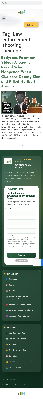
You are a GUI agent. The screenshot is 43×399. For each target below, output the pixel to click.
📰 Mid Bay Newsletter (16, 339)
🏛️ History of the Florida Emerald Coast (17, 298)
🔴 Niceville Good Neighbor (18, 305)
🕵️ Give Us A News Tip (16, 350)
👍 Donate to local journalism (19, 362)
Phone (9, 218)
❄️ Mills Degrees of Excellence (19, 310)
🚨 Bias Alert (11, 291)
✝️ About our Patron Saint (17, 316)
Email (9, 209)
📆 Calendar (11, 356)
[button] (4, 18)
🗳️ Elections (11, 279)
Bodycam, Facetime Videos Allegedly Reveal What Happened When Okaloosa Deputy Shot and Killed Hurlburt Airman (21, 72)
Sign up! (21, 255)
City (8, 227)
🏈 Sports (10, 285)
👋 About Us (11, 345)
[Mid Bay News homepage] (8, 161)
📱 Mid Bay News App (15, 333)
